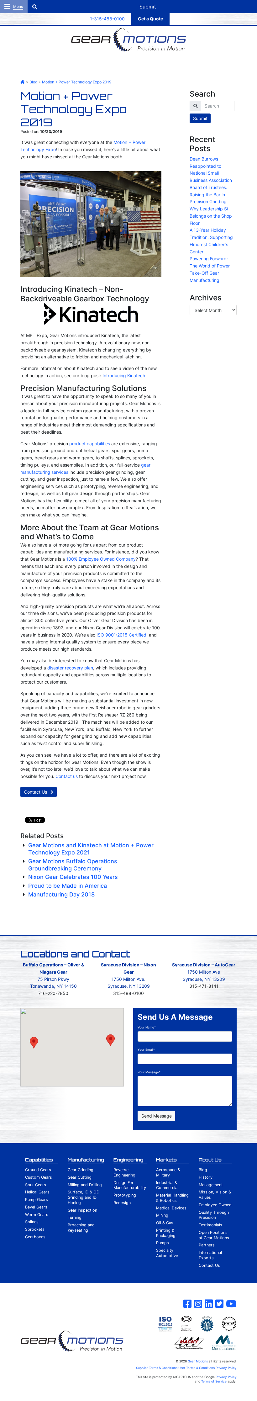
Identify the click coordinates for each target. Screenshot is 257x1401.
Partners (207, 1245)
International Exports (210, 1255)
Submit (200, 118)
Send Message (156, 1115)
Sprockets (35, 1229)
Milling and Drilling (85, 1184)
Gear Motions (198, 1361)
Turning (74, 1217)
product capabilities (89, 443)
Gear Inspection (82, 1210)
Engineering (128, 1159)
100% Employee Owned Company (101, 559)
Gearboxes (35, 1236)
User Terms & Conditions (196, 1368)
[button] (33, 1042)
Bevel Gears (36, 1207)
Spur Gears (35, 1184)
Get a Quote (150, 18)
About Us (210, 1159)
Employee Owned (215, 1205)
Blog (203, 1169)
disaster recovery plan (70, 667)
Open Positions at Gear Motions (214, 1235)
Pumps (162, 1242)
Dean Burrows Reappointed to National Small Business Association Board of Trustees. (211, 173)
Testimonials (210, 1225)
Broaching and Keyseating (81, 1228)
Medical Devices (171, 1208)
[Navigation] (14, 6)
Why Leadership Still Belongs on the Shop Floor (211, 216)
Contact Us (36, 792)
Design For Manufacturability (129, 1185)
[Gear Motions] (128, 39)
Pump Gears (36, 1199)
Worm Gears (36, 1214)
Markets (166, 1159)
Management (211, 1184)
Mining (162, 1215)
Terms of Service (214, 1381)
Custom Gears (38, 1177)
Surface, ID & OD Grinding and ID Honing (83, 1197)
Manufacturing (86, 1159)
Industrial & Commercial (167, 1185)
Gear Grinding (80, 1169)
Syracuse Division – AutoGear (203, 964)
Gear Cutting (80, 1177)
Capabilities (39, 1159)
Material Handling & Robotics (172, 1198)
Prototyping (124, 1195)
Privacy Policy (226, 1368)
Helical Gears (37, 1192)
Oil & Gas (164, 1222)
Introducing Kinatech (123, 375)
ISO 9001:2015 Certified (121, 634)
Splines (32, 1221)
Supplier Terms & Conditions (156, 1368)
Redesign (122, 1202)
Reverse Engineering (124, 1172)
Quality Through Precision (214, 1215)
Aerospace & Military (168, 1172)
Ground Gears (38, 1169)
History (205, 1177)
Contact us (66, 776)
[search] (217, 106)
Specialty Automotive (167, 1253)
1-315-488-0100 (107, 18)
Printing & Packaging (166, 1233)
